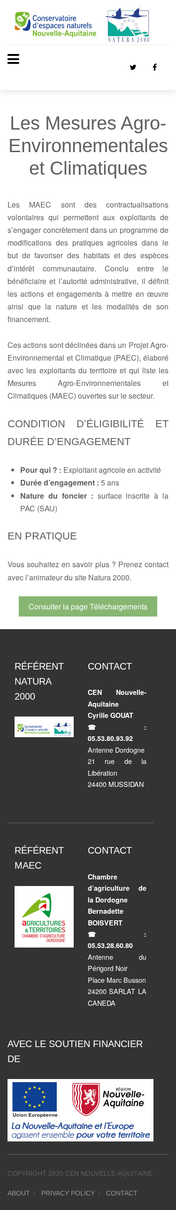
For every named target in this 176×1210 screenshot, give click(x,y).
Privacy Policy (68, 1193)
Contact (122, 1193)
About (19, 1193)
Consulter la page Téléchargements (88, 606)
